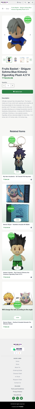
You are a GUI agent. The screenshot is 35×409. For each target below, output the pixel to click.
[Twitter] (21, 398)
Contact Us (17, 382)
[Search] (25, 2)
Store (17, 364)
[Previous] (4, 59)
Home (17, 361)
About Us (17, 367)
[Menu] (32, 2)
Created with (17, 406)
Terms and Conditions (17, 389)
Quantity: (4, 82)
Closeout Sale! (17, 373)
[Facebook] (13, 398)
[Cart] (28, 2)
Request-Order (17, 379)
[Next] (30, 59)
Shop (7, 8)
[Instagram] (17, 398)
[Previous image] (5, 35)
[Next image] (30, 35)
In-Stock (17, 376)
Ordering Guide (17, 370)
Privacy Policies (17, 391)
